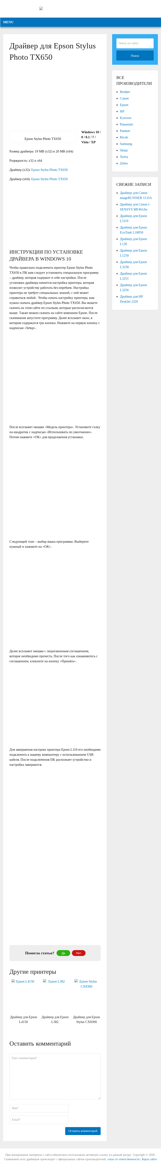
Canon (124, 98)
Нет (78, 953)
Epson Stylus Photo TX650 (49, 170)
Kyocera (125, 118)
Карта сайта (149, 1159)
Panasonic (126, 124)
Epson (124, 105)
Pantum (125, 131)
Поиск (135, 55)
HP (122, 111)
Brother (125, 92)
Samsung (126, 144)
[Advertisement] (55, 100)
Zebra (124, 163)
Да (63, 953)
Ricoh (124, 137)
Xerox (124, 157)
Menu (8, 22)
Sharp (124, 150)
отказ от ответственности (124, 1159)
